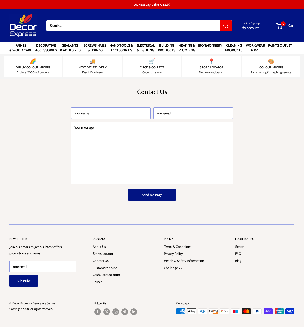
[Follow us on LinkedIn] (133, 311)
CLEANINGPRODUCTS (233, 47)
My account (250, 28)
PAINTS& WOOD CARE (21, 47)
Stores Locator (103, 253)
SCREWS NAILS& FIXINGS (95, 47)
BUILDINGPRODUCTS (166, 47)
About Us (99, 247)
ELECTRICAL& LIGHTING (145, 47)
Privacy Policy (173, 253)
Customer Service (105, 268)
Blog (238, 261)
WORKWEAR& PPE (255, 47)
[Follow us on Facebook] (97, 311)
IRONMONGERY (210, 45)
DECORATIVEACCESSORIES (46, 47)
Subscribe (24, 281)
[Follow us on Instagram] (115, 311)
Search (240, 247)
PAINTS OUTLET (280, 45)
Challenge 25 (173, 268)
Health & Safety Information (184, 261)
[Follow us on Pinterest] (124, 311)
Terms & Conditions (177, 247)
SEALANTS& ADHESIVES (70, 47)
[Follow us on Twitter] (106, 311)
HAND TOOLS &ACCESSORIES (121, 47)
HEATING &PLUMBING (187, 47)
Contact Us (101, 261)
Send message (152, 195)
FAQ (238, 253)
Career (97, 282)
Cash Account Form (106, 275)
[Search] (226, 25)
